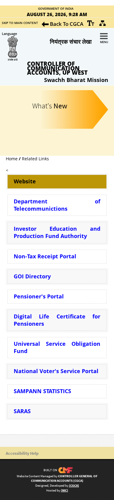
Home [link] (12, 159)
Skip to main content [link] (20, 23)
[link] (91, 23)
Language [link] (9, 33)
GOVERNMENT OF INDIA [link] (56, 9)
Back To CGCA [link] (66, 23)
